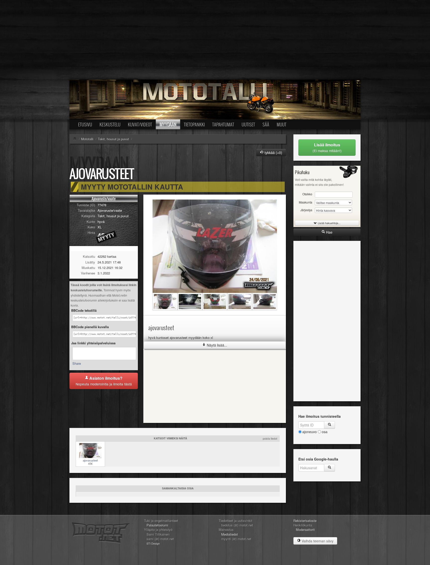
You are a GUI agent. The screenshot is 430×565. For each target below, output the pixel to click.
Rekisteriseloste (305, 520)
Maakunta (305, 202)
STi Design (153, 543)
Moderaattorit (305, 529)
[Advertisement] (215, 40)
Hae (328, 232)
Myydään (168, 124)
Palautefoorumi (157, 525)
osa (324, 431)
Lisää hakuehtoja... (328, 223)
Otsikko (307, 194)
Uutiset (248, 124)
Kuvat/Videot (140, 124)
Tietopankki (194, 124)
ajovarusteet (90, 460)
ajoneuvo (309, 431)
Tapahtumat (223, 124)
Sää (266, 124)
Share (76, 363)
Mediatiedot (229, 534)
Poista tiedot (270, 438)
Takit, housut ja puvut (113, 215)
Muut (281, 124)
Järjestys (306, 210)
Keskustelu (110, 124)
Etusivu (85, 124)
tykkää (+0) (273, 152)
